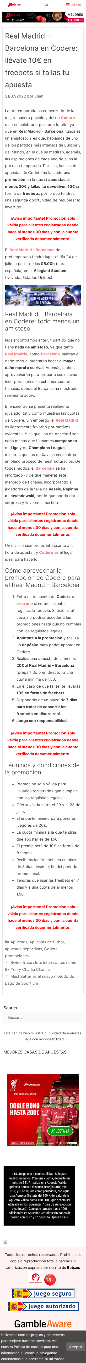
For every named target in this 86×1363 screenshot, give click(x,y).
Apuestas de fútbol (46, 941)
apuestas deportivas (23, 948)
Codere (51, 948)
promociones (17, 955)
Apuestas (19, 941)
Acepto (75, 1346)
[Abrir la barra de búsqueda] (46, 5)
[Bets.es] (14, 5)
